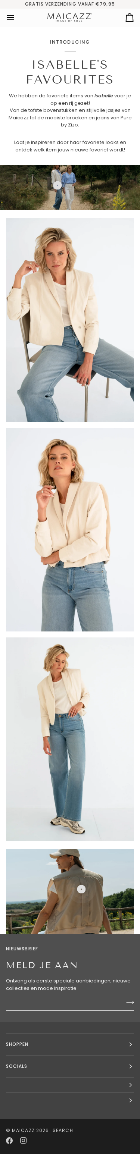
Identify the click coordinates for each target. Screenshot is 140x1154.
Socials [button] (17, 1066)
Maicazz (23, 1130)
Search (63, 1130)
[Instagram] (23, 1140)
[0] (57, 185)
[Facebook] (9, 1140)
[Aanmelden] (128, 1002)
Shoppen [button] (17, 1044)
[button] (70, 1085)
